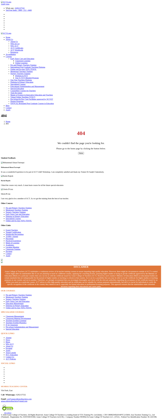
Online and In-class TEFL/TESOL (23, 69)
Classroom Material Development (18, 318)
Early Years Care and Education (22, 59)
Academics (10, 245)
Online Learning (21, 63)
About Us (9, 39)
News (8, 340)
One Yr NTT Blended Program (27, 78)
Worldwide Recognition (15, 234)
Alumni (8, 338)
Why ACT (14, 46)
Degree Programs (16, 101)
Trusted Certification (13, 232)
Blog (7, 106)
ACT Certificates (16, 48)
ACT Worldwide (16, 50)
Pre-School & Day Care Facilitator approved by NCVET (31, 99)
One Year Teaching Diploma (21, 80)
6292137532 (20, 8)
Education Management (14, 304)
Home (8, 37)
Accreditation (11, 54)
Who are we (15, 44)
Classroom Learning (22, 61)
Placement (9, 239)
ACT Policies (11, 359)
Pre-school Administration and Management (22, 327)
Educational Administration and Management (27, 86)
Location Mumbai (12, 247)
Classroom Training (13, 249)
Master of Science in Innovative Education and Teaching (31, 95)
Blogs (8, 342)
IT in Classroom (12, 325)
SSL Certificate (7, 413)
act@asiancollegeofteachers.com (19, 399)
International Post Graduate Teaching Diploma (27, 67)
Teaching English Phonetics (16, 323)
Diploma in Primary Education (21, 82)
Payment (9, 251)
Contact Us (10, 357)
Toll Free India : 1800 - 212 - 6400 (19, 10)
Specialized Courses (17, 84)
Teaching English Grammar (16, 321)
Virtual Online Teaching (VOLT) (22, 97)
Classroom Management (15, 316)
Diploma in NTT (21, 76)
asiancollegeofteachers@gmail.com (14, 401)
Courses (9, 57)
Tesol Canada (11, 353)
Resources (14, 52)
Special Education (17, 89)
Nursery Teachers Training (20, 74)
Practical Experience (13, 241)
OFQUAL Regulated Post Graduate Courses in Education (32, 103)
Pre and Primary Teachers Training (23, 65)
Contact (9, 108)
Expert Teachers (12, 230)
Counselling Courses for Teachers (23, 91)
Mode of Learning (12, 243)
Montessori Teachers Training (21, 71)
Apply (8, 110)
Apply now (5, 4)
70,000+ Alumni (12, 236)
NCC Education (12, 355)
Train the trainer (16, 93)
